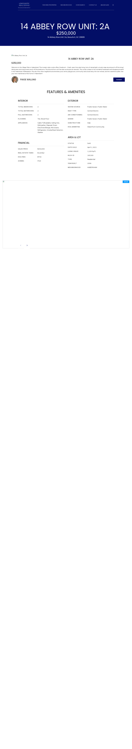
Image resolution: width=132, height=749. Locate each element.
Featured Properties (49, 5)
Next (27, 245)
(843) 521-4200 (105, 5)
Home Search (80, 5)
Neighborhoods (66, 5)
